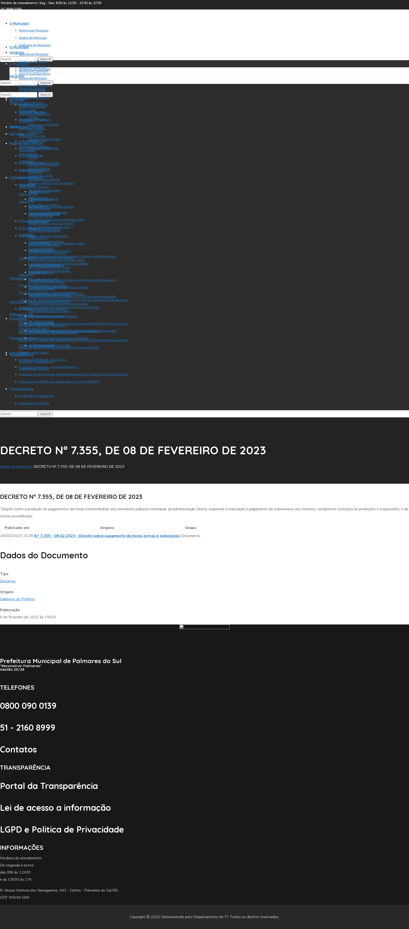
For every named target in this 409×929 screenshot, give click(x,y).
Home (5, 466)
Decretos (8, 581)
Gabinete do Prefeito (17, 599)
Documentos (21, 466)
